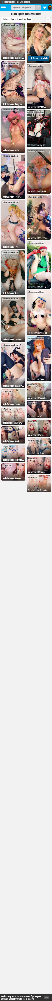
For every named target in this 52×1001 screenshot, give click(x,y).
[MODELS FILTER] (44, 7)
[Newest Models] (39, 62)
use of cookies (28, 999)
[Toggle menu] (3, 8)
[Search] (38, 7)
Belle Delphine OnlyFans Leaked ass (17, 19)
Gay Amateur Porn (23, 2)
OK (46, 998)
